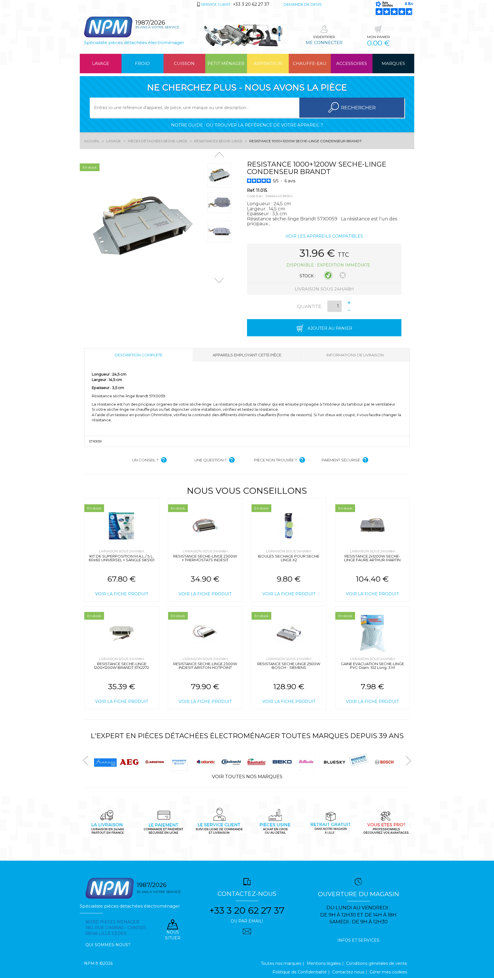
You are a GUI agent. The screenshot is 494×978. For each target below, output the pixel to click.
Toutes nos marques (281, 963)
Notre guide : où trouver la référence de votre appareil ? (247, 125)
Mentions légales (324, 963)
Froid (142, 63)
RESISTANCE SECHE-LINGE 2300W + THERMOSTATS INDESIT (205, 558)
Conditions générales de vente (376, 963)
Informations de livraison (355, 355)
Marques (393, 63)
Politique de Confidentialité (299, 972)
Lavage (100, 63)
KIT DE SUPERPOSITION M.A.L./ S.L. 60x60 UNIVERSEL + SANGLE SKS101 (121, 558)
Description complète (138, 355)
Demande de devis (303, 4)
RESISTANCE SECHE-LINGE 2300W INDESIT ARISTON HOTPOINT (205, 665)
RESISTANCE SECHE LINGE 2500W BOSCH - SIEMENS (288, 665)
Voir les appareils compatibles (324, 236)
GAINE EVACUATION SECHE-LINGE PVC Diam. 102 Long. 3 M (372, 665)
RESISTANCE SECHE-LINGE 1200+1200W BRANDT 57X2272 (121, 665)
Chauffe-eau (309, 63)
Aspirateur (268, 63)
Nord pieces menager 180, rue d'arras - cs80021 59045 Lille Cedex (115, 927)
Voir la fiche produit (121, 593)
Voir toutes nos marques (247, 776)
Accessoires (351, 63)
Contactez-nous (348, 972)
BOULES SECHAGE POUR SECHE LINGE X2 (288, 558)
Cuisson (184, 63)
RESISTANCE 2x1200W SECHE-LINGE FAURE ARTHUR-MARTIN (372, 558)
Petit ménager (226, 63)
